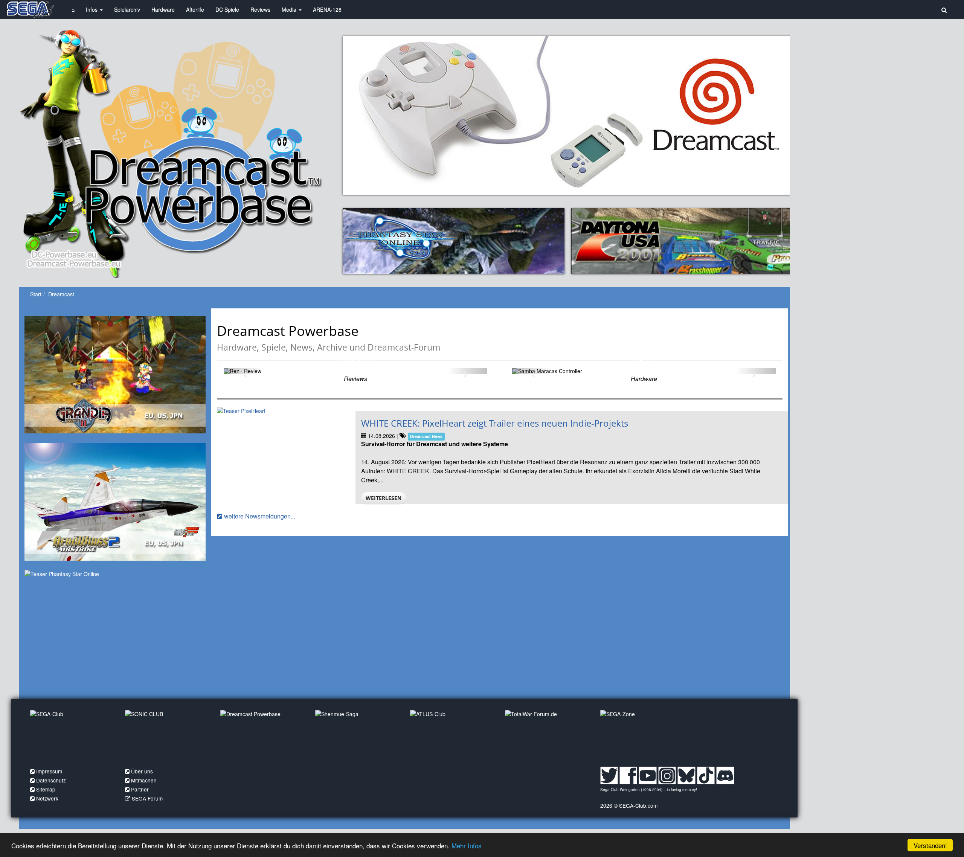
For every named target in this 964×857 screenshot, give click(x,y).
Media (290, 9)
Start (35, 294)
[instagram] (667, 774)
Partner (140, 789)
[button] (243, 371)
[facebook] (628, 774)
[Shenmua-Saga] (357, 736)
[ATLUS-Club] (452, 736)
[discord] (725, 774)
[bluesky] (686, 774)
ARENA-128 (327, 9)
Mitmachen (144, 780)
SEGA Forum (147, 798)
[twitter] (609, 774)
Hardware (163, 9)
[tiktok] (706, 774)
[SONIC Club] (167, 736)
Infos (92, 9)
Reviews (260, 9)
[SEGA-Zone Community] (642, 736)
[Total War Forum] (547, 736)
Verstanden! (930, 845)
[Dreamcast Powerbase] (262, 736)
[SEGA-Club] (72, 736)
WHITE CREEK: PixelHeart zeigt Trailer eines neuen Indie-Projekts (494, 423)
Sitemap (45, 789)
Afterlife (195, 9)
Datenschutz (51, 780)
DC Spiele (227, 9)
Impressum (49, 771)
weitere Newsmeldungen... (259, 516)
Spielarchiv (127, 9)
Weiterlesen (383, 498)
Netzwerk (47, 798)
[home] (30, 9)
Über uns (142, 771)
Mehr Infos (466, 845)
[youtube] (647, 774)
